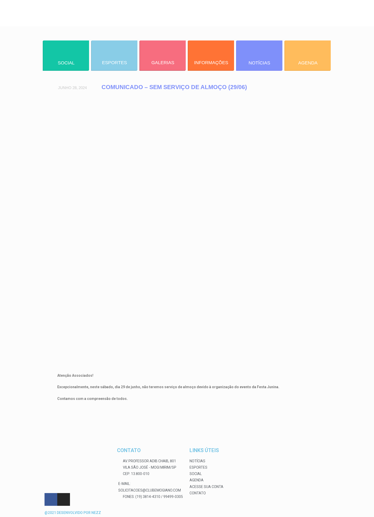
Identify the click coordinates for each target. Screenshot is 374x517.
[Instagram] (63, 499)
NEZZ (96, 513)
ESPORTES (114, 62)
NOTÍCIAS (259, 62)
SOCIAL (66, 62)
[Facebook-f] (51, 499)
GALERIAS (162, 62)
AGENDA (308, 62)
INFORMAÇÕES (211, 62)
